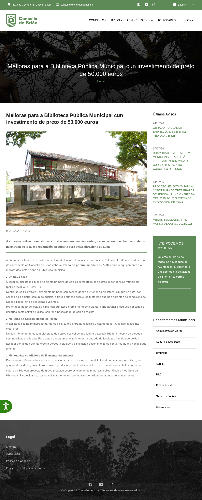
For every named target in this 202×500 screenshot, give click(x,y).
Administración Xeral (169, 330)
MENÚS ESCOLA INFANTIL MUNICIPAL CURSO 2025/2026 (172, 221)
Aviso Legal (13, 453)
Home (101, 81)
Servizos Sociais (166, 396)
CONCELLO (96, 20)
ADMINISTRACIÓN (139, 20)
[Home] (22, 19)
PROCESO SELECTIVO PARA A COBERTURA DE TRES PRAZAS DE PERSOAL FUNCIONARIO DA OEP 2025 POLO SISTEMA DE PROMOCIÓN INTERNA (174, 194)
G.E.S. (160, 363)
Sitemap (11, 446)
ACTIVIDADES (166, 20)
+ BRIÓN (185, 20)
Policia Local (164, 385)
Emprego (161, 352)
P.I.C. (159, 374)
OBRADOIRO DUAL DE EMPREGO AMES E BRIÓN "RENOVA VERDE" (170, 131)
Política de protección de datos (25, 468)
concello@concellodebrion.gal (77, 4)
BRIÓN (115, 20)
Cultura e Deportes (168, 341)
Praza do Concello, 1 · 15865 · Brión (31, 4)
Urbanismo (163, 407)
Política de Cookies (18, 460)
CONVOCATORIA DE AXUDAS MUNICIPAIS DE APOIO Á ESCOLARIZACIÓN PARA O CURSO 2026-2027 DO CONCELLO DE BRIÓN (172, 160)
